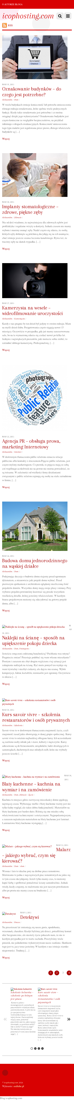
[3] (39, 1048)
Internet (17, 452)
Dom (16, 99)
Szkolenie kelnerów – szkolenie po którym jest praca (22, 996)
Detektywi (29, 917)
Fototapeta (24, 648)
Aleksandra (7, 99)
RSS (10, 25)
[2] (35, 1048)
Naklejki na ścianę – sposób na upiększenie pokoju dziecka (33, 640)
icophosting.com (11, 1082)
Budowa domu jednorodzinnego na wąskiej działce (34, 563)
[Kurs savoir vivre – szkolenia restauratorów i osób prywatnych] (47, 988)
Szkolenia (18, 725)
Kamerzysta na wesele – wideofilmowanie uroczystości (32, 310)
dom (22, 866)
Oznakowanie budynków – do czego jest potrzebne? (31, 91)
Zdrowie (18, 217)
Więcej (6, 138)
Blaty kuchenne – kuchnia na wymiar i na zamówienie (31, 787)
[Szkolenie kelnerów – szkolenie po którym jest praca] (21, 988)
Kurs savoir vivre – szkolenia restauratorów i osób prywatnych (36, 717)
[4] (42, 1048)
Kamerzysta (19, 318)
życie (31, 795)
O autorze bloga (12, 4)
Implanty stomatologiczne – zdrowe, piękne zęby (30, 209)
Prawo (17, 922)
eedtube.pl (19, 1086)
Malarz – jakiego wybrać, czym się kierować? (36, 855)
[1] (32, 1048)
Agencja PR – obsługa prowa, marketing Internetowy (31, 444)
